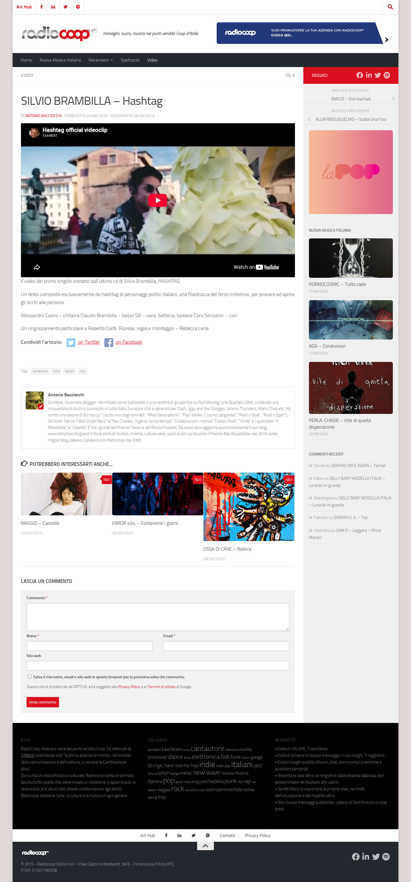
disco (187, 758)
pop (169, 780)
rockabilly (191, 790)
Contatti (227, 835)
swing (152, 797)
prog (196, 781)
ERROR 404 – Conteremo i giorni (145, 523)
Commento (37, 598)
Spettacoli (130, 60)
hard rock (173, 765)
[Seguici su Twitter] (377, 75)
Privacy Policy (129, 686)
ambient (154, 749)
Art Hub (24, 7)
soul (210, 789)
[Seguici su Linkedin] (368, 75)
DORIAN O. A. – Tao (351, 517)
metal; (186, 773)
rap (247, 781)
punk (231, 781)
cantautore (40, 371)
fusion (245, 757)
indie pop (223, 766)
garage (257, 757)
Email (169, 636)
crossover (157, 757)
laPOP (163, 773)
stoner (249, 789)
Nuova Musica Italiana (60, 60)
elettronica (206, 756)
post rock (183, 781)
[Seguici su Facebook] (359, 75)
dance (175, 756)
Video (152, 60)
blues (176, 749)
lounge (174, 774)
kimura (152, 774)
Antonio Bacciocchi (43, 115)
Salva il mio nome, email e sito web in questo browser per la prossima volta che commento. (109, 677)
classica (231, 749)
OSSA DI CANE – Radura (227, 549)
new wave (206, 772)
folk (225, 756)
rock (83, 371)
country (245, 749)
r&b (239, 782)
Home (26, 60)
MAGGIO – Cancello (40, 523)
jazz (258, 765)
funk (235, 757)
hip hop (191, 765)
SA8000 (28, 755)
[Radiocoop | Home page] (59, 33)
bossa (186, 750)
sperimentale (228, 789)
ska (202, 790)
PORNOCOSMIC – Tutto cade (337, 284)
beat (166, 749)
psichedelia (212, 781)
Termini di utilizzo (162, 686)
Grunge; (156, 765)
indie (56, 371)
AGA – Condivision (327, 346)
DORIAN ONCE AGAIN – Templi (358, 465)
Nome (33, 636)
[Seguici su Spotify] (386, 75)
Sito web (34, 655)
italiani (69, 371)
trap (162, 797)
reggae (164, 789)
